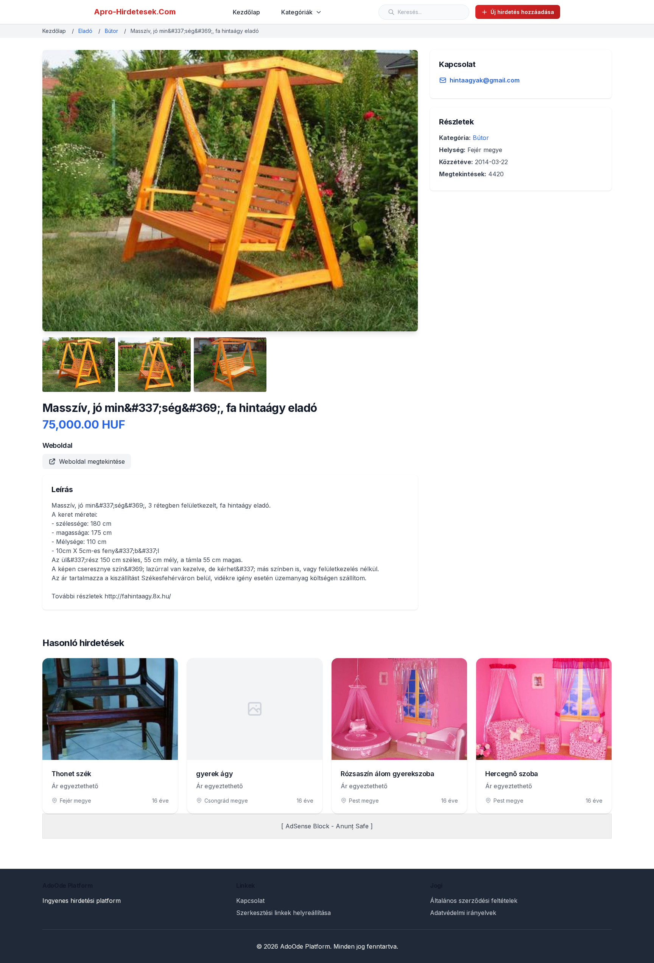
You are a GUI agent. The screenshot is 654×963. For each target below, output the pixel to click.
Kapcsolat (250, 900)
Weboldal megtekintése (92, 461)
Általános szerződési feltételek (473, 900)
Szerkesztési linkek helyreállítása (283, 912)
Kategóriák (297, 12)
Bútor (111, 31)
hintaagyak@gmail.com (485, 80)
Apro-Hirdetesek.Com (135, 11)
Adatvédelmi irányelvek (463, 912)
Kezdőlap (246, 12)
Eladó (85, 31)
